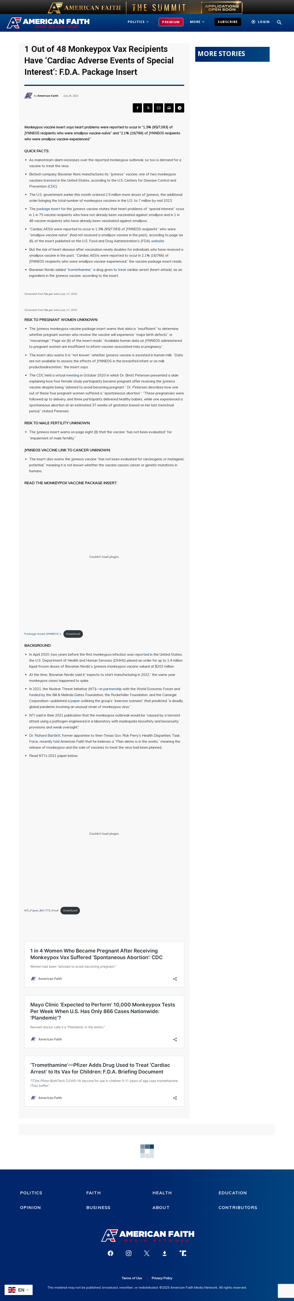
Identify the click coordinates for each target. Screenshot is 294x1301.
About (161, 1207)
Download (73, 633)
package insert (48, 209)
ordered (98, 194)
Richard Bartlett (47, 735)
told (56, 741)
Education (233, 1192)
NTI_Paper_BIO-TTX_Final (41, 910)
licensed (50, 180)
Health (162, 1192)
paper (75, 701)
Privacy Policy (162, 1278)
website (157, 241)
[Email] (158, 107)
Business (98, 1207)
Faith (93, 1192)
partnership (112, 689)
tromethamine (79, 269)
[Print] (169, 107)
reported (142, 654)
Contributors (238, 1207)
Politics (31, 1192)
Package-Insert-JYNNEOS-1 (42, 633)
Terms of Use (132, 1278)
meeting (72, 375)
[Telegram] (179, 107)
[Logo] (48, 23)
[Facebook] (137, 107)
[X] (148, 107)
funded (34, 695)
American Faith (47, 95)
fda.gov (48, 293)
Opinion (30, 1207)
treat (122, 269)
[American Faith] (29, 96)
